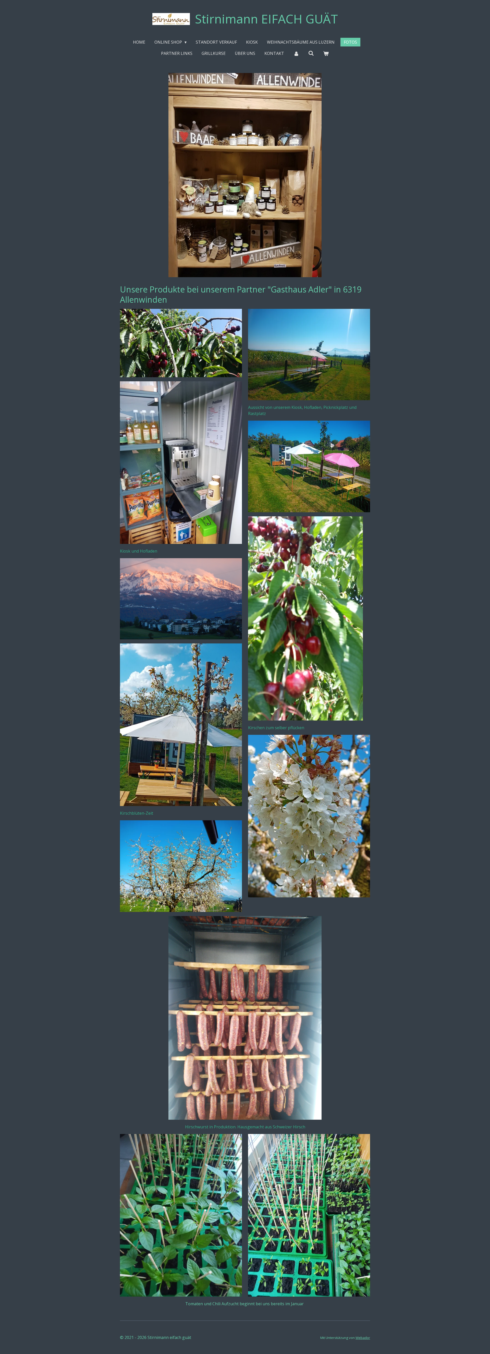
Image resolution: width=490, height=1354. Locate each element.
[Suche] (311, 53)
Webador (363, 1337)
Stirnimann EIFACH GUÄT (266, 18)
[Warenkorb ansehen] (326, 53)
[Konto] (296, 53)
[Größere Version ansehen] (181, 462)
